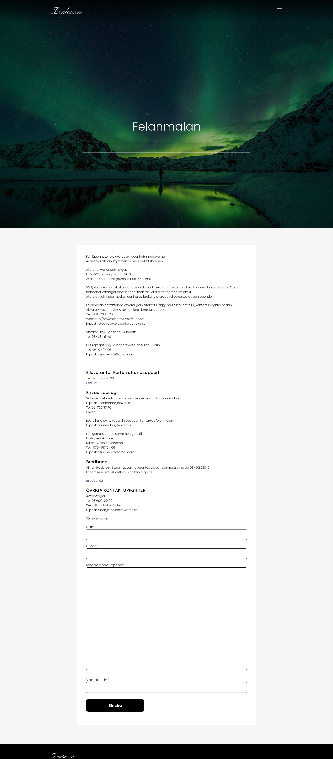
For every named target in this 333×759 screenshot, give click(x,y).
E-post (92, 546)
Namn (91, 527)
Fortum (91, 383)
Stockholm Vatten (108, 505)
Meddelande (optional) (106, 565)
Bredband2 (94, 480)
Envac (90, 412)
